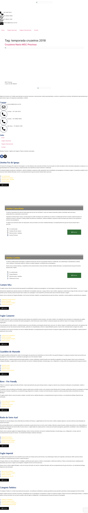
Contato (36, 30)
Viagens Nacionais (12, 30)
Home (2, 30)
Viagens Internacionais (25, 30)
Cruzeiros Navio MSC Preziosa (21, 44)
